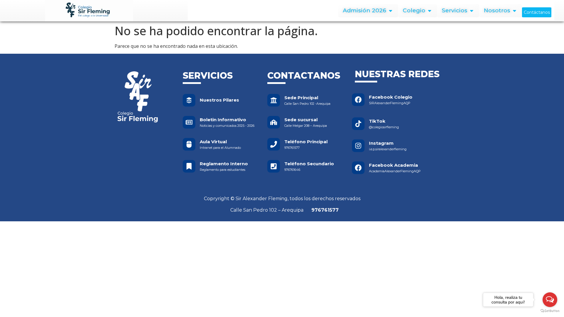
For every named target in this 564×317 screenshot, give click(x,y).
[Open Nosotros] (514, 10)
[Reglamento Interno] (189, 166)
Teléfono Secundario (309, 163)
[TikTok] (358, 123)
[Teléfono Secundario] (273, 166)
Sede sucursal (301, 119)
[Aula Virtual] (189, 144)
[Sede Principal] (273, 100)
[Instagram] (358, 145)
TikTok (377, 121)
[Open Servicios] (471, 10)
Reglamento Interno (224, 163)
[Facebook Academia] (358, 167)
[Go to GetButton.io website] (549, 311)
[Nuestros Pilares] (189, 100)
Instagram (381, 143)
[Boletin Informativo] (189, 122)
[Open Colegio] (429, 10)
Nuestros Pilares (219, 100)
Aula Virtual (213, 141)
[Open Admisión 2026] (390, 10)
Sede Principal (301, 97)
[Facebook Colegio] (358, 99)
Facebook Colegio (390, 97)
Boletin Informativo (223, 119)
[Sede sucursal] (273, 122)
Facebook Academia (393, 165)
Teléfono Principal (306, 141)
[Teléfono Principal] (273, 144)
